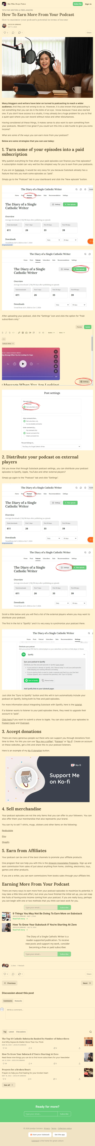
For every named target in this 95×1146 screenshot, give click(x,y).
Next (85, 983)
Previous (11, 983)
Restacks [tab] (18, 1001)
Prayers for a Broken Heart (16, 1069)
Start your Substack (41, 1134)
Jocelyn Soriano (14, 24)
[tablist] (12, 1000)
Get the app (60, 1134)
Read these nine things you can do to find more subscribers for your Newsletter (36, 1057)
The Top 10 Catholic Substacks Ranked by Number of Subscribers (35, 1038)
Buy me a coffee (44, 741)
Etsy (4, 836)
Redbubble (7, 830)
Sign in (88, 4)
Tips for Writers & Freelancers (17, 10)
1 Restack (20, 965)
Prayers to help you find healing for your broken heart (25, 1073)
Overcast (24, 723)
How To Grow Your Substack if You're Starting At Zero (30, 1054)
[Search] (90, 1031)
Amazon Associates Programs (63, 863)
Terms (53, 1128)
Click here (7, 719)
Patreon (59, 741)
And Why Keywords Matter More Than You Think (22, 1042)
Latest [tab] (11, 1032)
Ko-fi (70, 741)
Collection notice (65, 1128)
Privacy (47, 1128)
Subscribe (78, 4)
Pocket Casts (8, 723)
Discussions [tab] (21, 1032)
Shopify (5, 842)
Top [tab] (4, 1032)
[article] (47, 1043)
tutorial (78, 704)
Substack (19, 170)
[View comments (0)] (13, 32)
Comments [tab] (7, 1001)
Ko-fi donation (35, 750)
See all (7, 1085)
